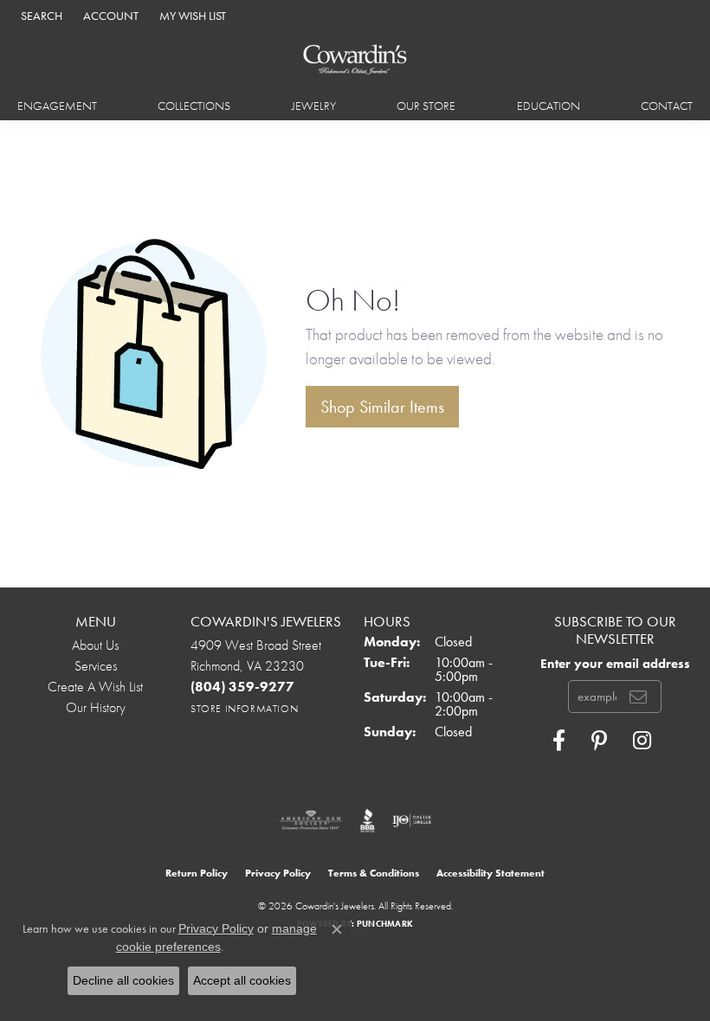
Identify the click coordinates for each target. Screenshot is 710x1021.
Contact (667, 105)
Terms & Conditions (373, 873)
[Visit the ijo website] (411, 820)
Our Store (426, 105)
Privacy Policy (278, 873)
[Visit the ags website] (311, 820)
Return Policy (196, 873)
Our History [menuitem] (96, 707)
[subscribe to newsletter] (638, 696)
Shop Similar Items (382, 406)
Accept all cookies (242, 980)
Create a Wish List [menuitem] (95, 686)
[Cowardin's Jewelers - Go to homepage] (355, 60)
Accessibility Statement (490, 873)
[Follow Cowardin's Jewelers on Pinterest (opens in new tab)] (599, 740)
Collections (194, 105)
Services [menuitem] (95, 666)
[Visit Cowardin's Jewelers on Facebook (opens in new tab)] (559, 740)
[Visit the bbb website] (367, 820)
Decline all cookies (123, 980)
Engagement (57, 105)
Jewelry (314, 105)
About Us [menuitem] (95, 645)
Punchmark (385, 923)
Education (548, 105)
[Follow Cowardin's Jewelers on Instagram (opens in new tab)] (642, 740)
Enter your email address (615, 663)
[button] (39, 15)
